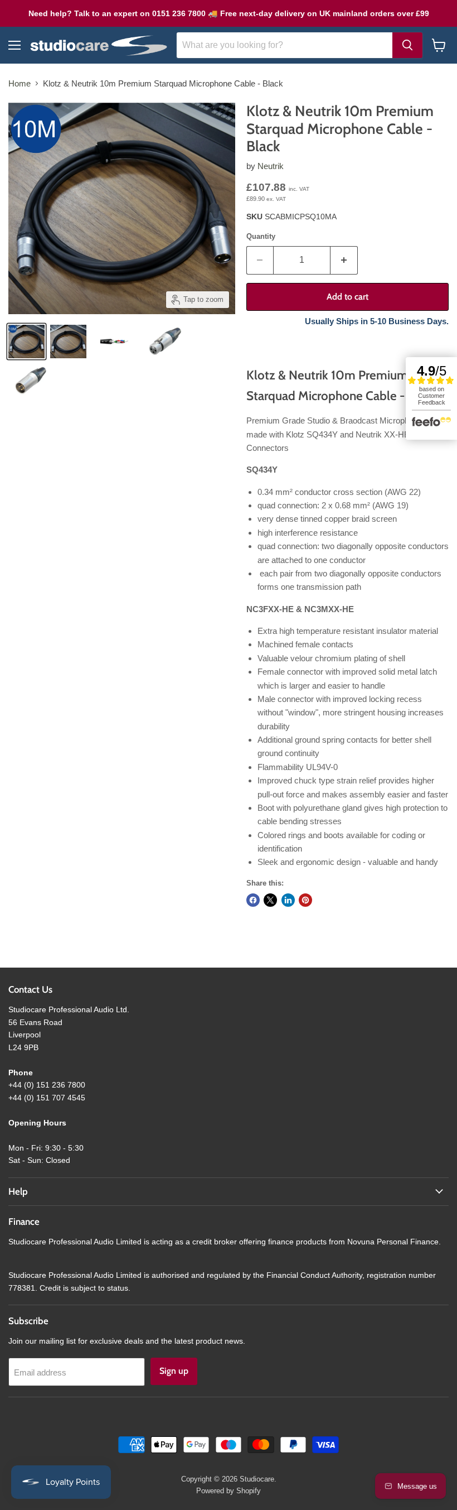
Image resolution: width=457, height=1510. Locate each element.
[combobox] (284, 45)
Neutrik (270, 166)
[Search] (407, 45)
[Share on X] (270, 900)
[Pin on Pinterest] (305, 900)
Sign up (173, 1370)
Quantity (260, 236)
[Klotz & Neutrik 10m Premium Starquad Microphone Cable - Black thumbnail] (26, 341)
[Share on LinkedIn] (288, 900)
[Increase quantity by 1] (344, 260)
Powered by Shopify (228, 1491)
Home (19, 83)
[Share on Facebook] (253, 900)
